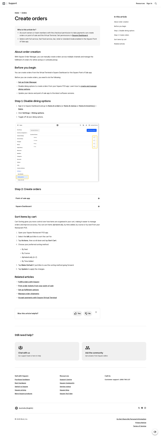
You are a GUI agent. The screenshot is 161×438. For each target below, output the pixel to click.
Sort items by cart (120, 39)
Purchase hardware (22, 379)
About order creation (121, 22)
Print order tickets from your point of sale (35, 286)
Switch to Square (21, 386)
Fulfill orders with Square (28, 282)
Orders (24, 13)
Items (20, 109)
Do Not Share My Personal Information (131, 419)
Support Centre (66, 379)
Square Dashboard (80, 35)
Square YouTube (66, 393)
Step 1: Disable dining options (124, 31)
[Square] (4, 3)
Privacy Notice (140, 422)
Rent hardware (20, 383)
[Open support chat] (155, 432)
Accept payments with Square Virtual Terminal (37, 298)
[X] (139, 408)
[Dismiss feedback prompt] (96, 312)
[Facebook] (142, 408)
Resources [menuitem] (140, 3)
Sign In (149, 3)
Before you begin (120, 26)
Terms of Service (139, 426)
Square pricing (20, 390)
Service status (65, 386)
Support (13, 3)
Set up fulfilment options (28, 290)
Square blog (64, 390)
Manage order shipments (28, 294)
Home (17, 13)
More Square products (23, 393)
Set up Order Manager (27, 82)
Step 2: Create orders (121, 35)
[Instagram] (145, 408)
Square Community (67, 383)
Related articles (119, 44)
